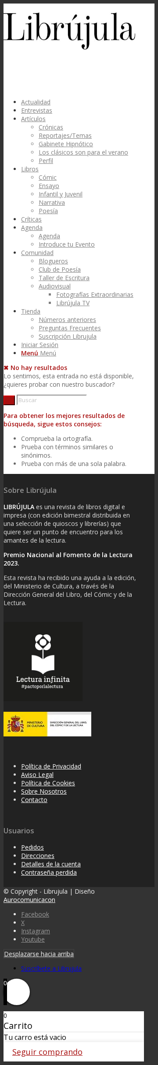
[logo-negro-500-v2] (69, 47)
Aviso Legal (37, 774)
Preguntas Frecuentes (70, 328)
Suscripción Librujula (68, 336)
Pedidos (32, 847)
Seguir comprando (47, 1052)
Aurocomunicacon (29, 899)
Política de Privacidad (51, 766)
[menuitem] (80, 102)
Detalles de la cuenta (51, 864)
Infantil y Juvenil (61, 194)
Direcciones (37, 855)
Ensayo (49, 185)
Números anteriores (67, 319)
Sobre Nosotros (44, 791)
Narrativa (52, 202)
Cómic (48, 177)
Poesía (48, 211)
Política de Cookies (48, 783)
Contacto (34, 799)
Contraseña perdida (49, 872)
